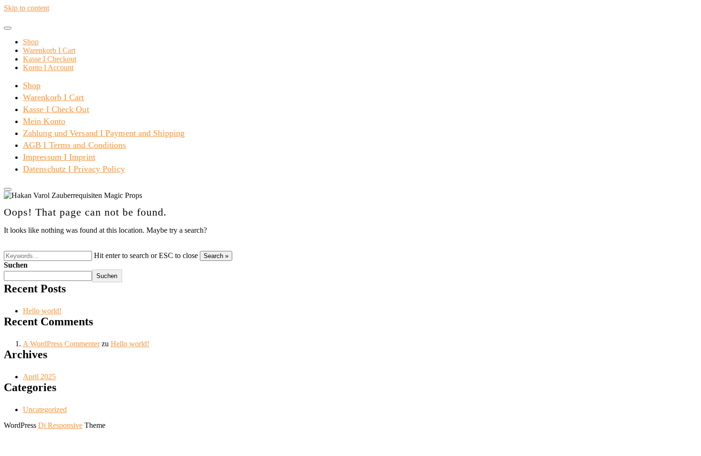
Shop (31, 42)
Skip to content (26, 8)
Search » (216, 255)
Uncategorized (45, 409)
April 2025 (39, 377)
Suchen (16, 265)
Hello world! (42, 311)
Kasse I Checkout (49, 59)
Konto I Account (48, 67)
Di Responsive (60, 425)
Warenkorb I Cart (49, 50)
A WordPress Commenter (61, 344)
